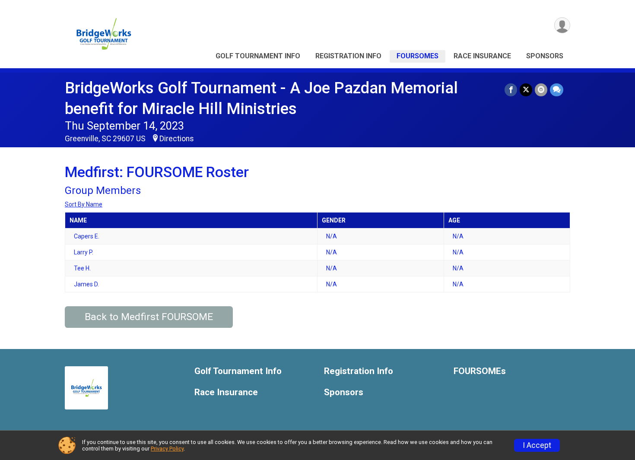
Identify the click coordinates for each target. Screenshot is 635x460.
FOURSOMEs (417, 56)
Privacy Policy (167, 448)
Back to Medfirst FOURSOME (149, 317)
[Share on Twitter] (526, 89)
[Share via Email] (541, 89)
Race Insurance (482, 56)
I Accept (537, 445)
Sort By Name (83, 204)
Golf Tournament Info (258, 56)
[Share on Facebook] (511, 89)
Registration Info (348, 56)
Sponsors (544, 56)
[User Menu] (562, 25)
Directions (176, 138)
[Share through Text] (556, 89)
